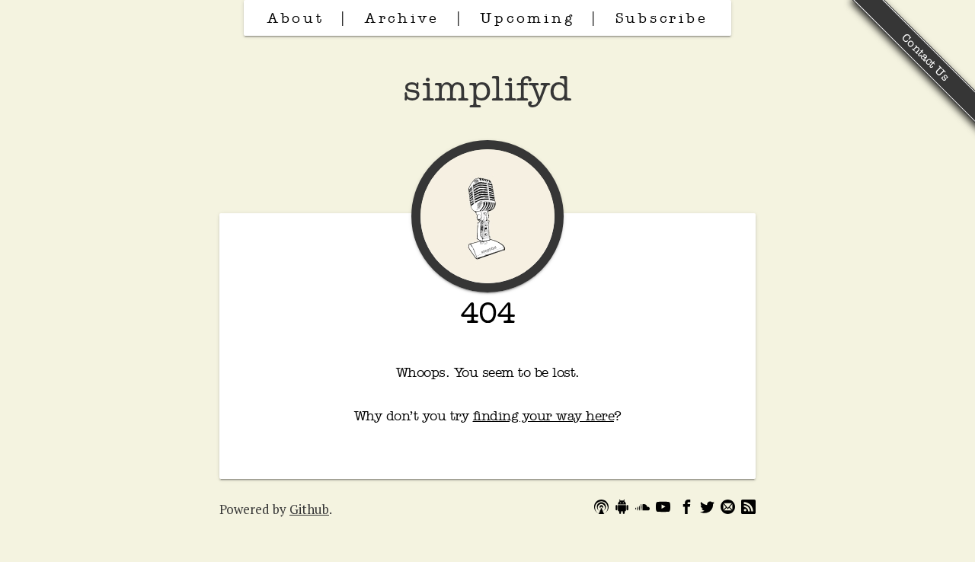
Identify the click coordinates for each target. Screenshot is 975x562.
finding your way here (544, 415)
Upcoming (527, 17)
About (295, 17)
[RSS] (748, 509)
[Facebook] (686, 509)
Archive (402, 17)
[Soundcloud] (642, 509)
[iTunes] (601, 509)
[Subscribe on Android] (622, 509)
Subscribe (661, 17)
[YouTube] (663, 509)
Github (309, 509)
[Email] (728, 509)
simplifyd (487, 87)
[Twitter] (707, 509)
